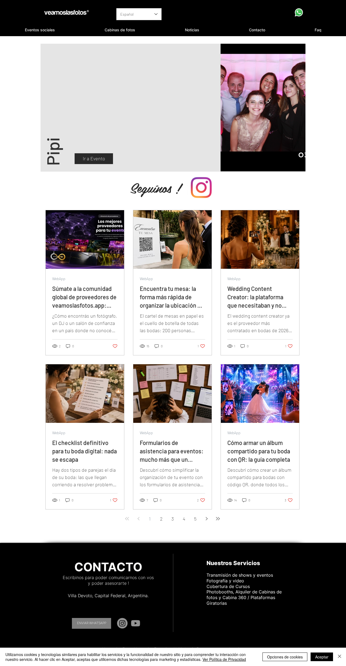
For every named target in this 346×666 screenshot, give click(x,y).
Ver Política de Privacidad (224, 659)
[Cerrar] (339, 657)
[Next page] (206, 519)
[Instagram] (122, 623)
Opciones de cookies (285, 657)
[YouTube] (135, 623)
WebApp (58, 278)
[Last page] (218, 519)
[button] (40, 30)
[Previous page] (138, 519)
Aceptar (321, 657)
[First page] (127, 519)
